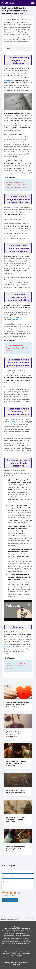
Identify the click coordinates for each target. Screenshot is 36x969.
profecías (7, 646)
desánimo (7, 80)
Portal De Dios (8, 3)
